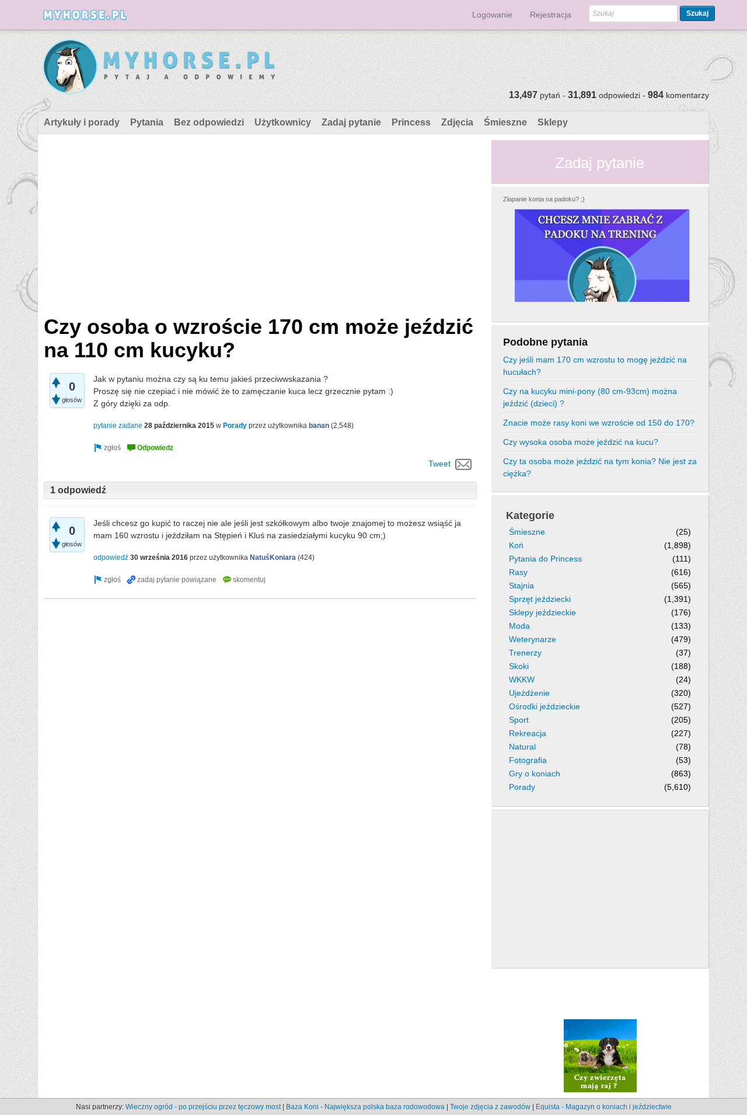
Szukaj (697, 13)
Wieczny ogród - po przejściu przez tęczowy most (203, 1107)
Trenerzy (525, 652)
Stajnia (521, 585)
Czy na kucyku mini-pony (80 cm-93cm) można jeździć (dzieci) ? (590, 397)
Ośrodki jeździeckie (544, 706)
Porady (235, 425)
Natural (522, 746)
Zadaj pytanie (351, 122)
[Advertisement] (260, 222)
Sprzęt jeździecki (540, 599)
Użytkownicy (282, 122)
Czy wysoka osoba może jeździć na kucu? (580, 442)
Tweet (439, 463)
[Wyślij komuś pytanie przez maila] (463, 463)
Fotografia (528, 760)
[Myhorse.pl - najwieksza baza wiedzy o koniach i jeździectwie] (159, 67)
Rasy (518, 572)
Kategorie (530, 515)
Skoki (519, 666)
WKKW (522, 679)
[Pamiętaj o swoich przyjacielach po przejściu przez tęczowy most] (600, 1055)
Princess (411, 122)
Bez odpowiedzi (209, 122)
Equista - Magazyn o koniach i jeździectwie (604, 1107)
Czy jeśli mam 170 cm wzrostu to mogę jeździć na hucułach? (595, 366)
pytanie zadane (117, 425)
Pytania (146, 122)
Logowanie (492, 14)
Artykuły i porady (82, 122)
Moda (519, 625)
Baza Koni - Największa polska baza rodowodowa (365, 1107)
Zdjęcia (457, 122)
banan (319, 425)
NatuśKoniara (273, 557)
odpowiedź (110, 557)
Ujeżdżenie (529, 693)
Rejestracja (550, 14)
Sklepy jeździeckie (542, 612)
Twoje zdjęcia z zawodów (490, 1107)
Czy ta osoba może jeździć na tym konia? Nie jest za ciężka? (600, 467)
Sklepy (552, 122)
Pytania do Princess (545, 558)
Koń (516, 545)
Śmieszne (505, 122)
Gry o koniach (534, 773)
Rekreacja (527, 733)
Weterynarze (532, 639)
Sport (519, 719)
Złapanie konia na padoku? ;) (544, 199)
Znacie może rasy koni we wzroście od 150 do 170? (598, 422)
